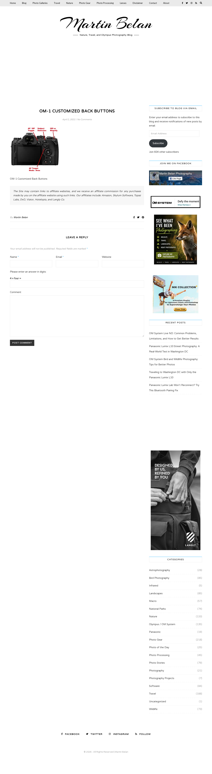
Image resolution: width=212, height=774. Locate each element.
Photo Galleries (40, 3)
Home (13, 3)
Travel (57, 3)
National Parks (157, 608)
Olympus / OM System (162, 624)
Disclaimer (138, 3)
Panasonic (155, 631)
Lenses (123, 3)
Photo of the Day (159, 647)
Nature (69, 3)
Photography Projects (161, 678)
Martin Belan (106, 23)
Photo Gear (84, 3)
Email (60, 256)
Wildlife (153, 709)
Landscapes (156, 593)
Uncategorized (157, 701)
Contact (153, 3)
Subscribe (158, 143)
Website (106, 256)
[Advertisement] (106, 74)
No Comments (84, 119)
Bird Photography (159, 577)
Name (14, 256)
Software (154, 686)
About (166, 3)
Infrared (153, 585)
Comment (15, 292)
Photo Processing (105, 3)
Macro (153, 601)
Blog (24, 3)
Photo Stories (157, 662)
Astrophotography (159, 570)
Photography (156, 670)
